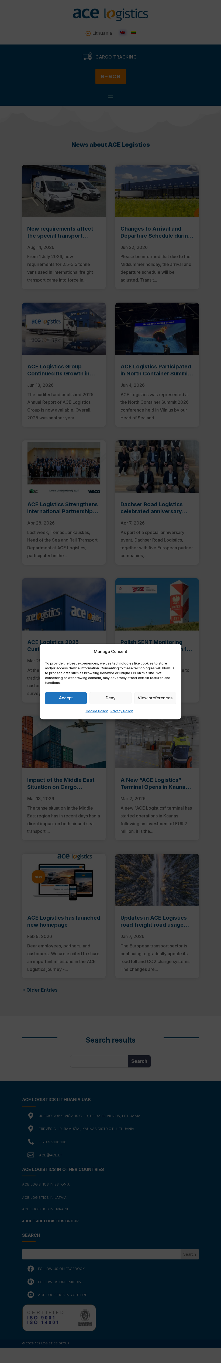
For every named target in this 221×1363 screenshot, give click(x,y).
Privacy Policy (121, 711)
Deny (111, 698)
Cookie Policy (97, 711)
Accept (66, 698)
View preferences (155, 698)
